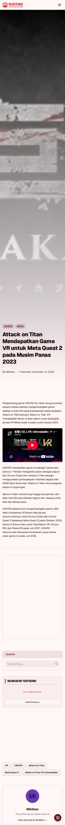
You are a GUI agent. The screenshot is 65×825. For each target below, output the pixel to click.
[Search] (56, 664)
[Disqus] (32, 597)
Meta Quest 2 (12, 772)
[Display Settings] (57, 817)
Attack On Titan (36, 765)
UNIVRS (18, 765)
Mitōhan (10, 371)
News (20, 326)
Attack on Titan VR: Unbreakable (41, 772)
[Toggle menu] (60, 5)
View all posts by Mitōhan (31, 820)
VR (6, 765)
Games (8, 326)
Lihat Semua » (32, 702)
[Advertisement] (25, 733)
